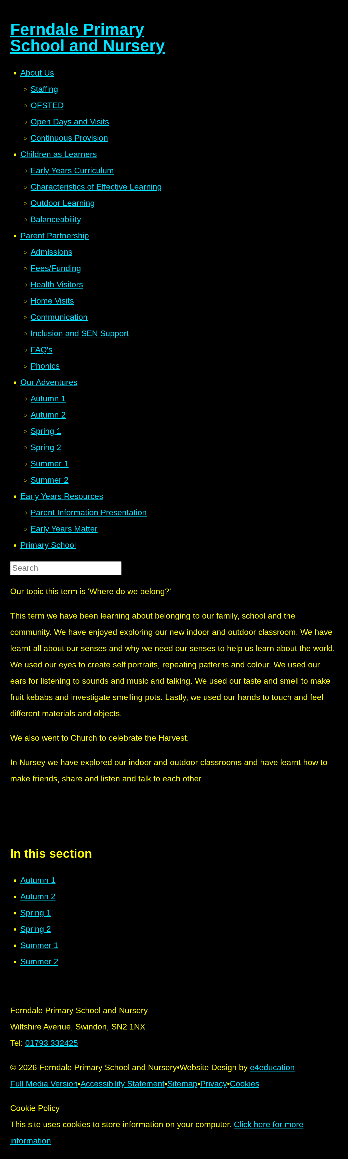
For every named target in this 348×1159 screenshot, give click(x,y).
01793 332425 (51, 1043)
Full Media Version (44, 1083)
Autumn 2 (38, 896)
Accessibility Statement (123, 1083)
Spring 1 (35, 912)
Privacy (213, 1083)
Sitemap (182, 1083)
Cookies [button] (244, 1083)
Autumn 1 (38, 880)
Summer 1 (39, 945)
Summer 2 (39, 961)
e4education (272, 1067)
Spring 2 (35, 929)
